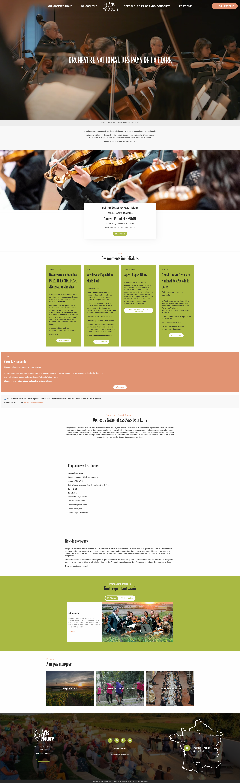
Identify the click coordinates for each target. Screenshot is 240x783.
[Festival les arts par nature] (110, 6)
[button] (60, 6)
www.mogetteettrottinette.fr (33, 403)
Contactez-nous (44, 760)
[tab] (111, 598)
